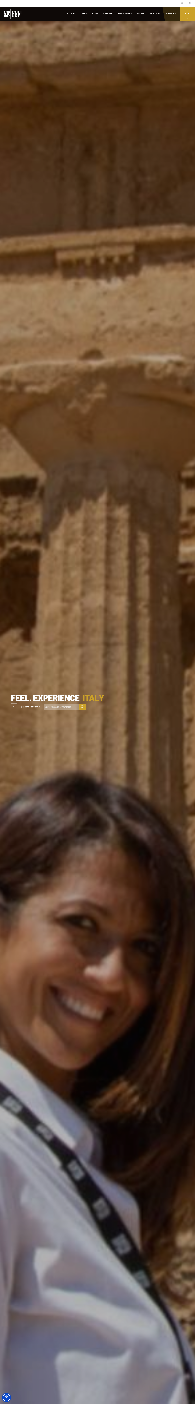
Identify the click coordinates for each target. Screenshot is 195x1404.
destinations (125, 14)
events (140, 14)
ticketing (171, 14)
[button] (6, 1397)
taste (95, 14)
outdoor (107, 14)
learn (84, 14)
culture (71, 14)
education (155, 14)
